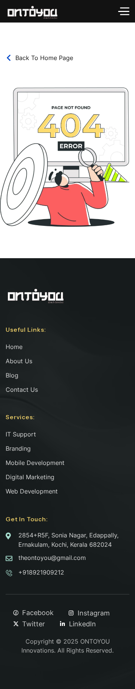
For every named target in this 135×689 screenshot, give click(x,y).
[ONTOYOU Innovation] (32, 11)
